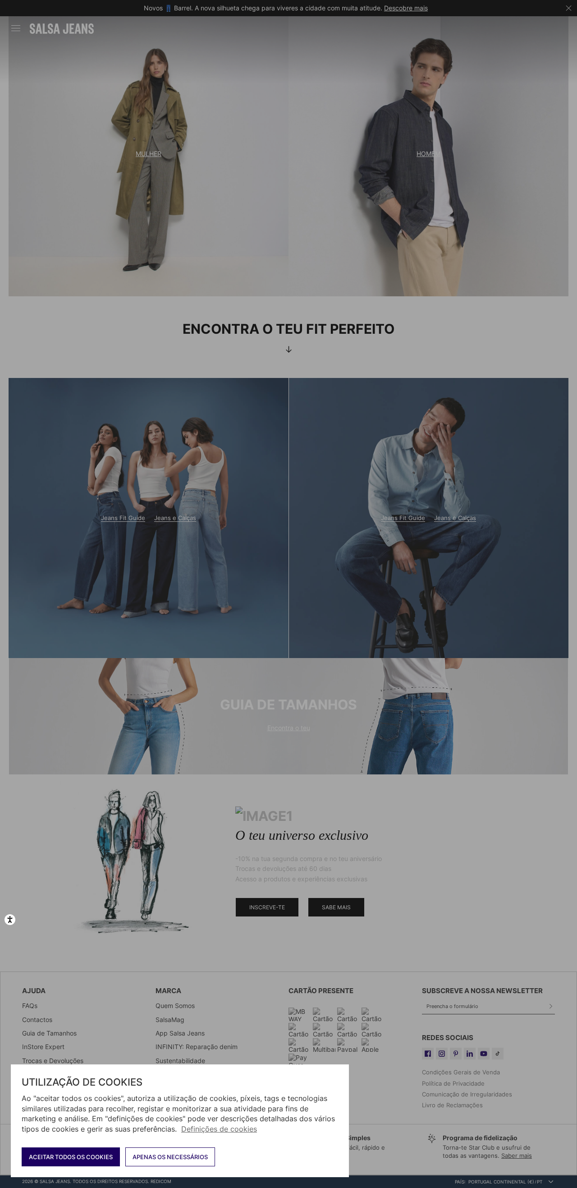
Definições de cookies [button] (219, 1128)
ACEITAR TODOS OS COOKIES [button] (71, 1156)
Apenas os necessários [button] (170, 1156)
